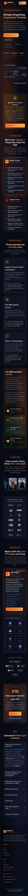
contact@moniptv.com (10, 879)
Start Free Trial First (15, 718)
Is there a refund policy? (12, 814)
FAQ (4, 862)
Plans (4, 850)
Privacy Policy (6, 869)
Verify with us (11, 125)
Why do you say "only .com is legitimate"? (13, 745)
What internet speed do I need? (12, 807)
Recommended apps (8, 867)
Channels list (6, 855)
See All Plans (14, 713)
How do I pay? (9, 800)
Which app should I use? (11, 789)
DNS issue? (6, 865)
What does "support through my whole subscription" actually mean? (13, 773)
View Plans (8, 40)
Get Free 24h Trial (10, 35)
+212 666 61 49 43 (9, 876)
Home (4, 847)
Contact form (8, 882)
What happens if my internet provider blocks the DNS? (13, 782)
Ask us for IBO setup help (13, 609)
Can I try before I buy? (11, 795)
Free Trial (5, 852)
